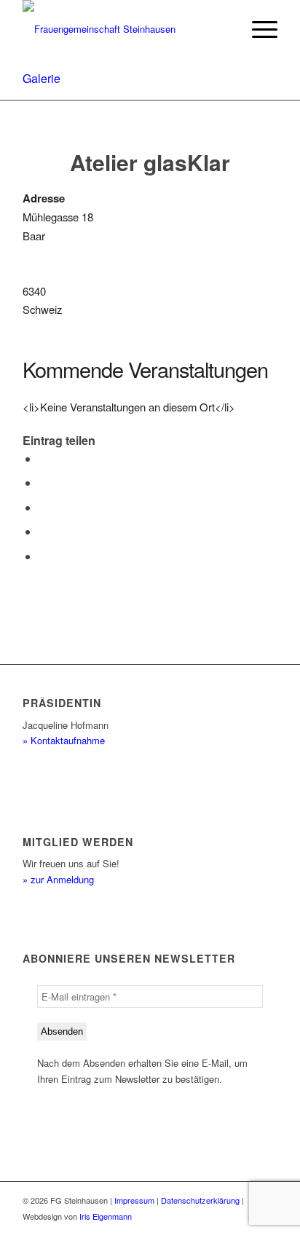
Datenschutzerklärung (200, 1200)
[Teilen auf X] (43, 482)
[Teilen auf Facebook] (43, 458)
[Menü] (257, 29)
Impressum (134, 1200)
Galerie (41, 78)
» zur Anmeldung (58, 879)
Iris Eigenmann (105, 1216)
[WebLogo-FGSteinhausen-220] (124, 29)
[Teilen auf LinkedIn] (43, 531)
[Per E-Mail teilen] (43, 556)
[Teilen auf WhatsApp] (43, 507)
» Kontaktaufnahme (64, 740)
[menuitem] (257, 29)
